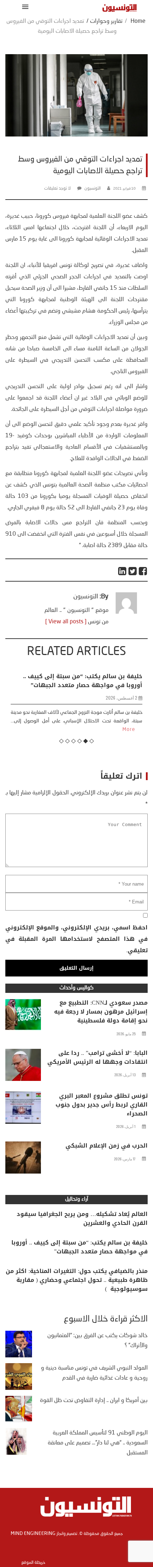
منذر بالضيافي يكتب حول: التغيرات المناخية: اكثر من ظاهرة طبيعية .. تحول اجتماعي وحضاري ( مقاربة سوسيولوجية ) (77, 1280)
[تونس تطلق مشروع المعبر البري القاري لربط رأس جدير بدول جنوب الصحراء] (23, 1109)
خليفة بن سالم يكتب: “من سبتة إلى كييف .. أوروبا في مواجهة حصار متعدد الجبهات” (79, 1247)
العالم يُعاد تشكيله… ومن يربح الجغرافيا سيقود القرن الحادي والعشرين (82, 1218)
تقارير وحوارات (106, 21)
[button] (24, 7)
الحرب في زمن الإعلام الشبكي (106, 1145)
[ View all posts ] (65, 622)
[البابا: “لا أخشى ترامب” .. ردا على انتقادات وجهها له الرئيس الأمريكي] (23, 1066)
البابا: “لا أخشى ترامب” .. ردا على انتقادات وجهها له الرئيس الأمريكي (97, 1057)
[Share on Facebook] (143, 571)
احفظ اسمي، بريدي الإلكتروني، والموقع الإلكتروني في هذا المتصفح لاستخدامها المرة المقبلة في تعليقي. (76, 939)
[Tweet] (132, 571)
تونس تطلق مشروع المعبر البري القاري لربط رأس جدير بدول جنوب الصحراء (102, 1104)
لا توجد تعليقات (57, 188)
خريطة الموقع (33, 1563)
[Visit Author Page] (126, 612)
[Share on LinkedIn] (122, 571)
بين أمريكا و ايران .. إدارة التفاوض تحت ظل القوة (94, 1400)
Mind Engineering (33, 1533)
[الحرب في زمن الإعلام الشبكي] (23, 1159)
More (58, 729)
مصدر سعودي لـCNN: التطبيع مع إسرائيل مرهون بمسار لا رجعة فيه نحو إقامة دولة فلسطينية (101, 1011)
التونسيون (92, 188)
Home (138, 21)
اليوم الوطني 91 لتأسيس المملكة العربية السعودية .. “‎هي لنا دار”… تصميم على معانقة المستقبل (98, 1443)
